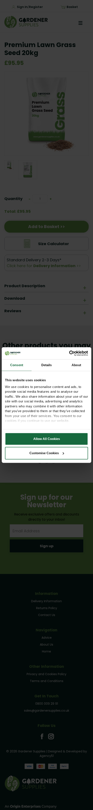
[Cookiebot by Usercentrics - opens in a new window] (69, 353)
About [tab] (76, 365)
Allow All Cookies (46, 439)
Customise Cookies (44, 453)
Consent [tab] (16, 365)
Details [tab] (46, 365)
